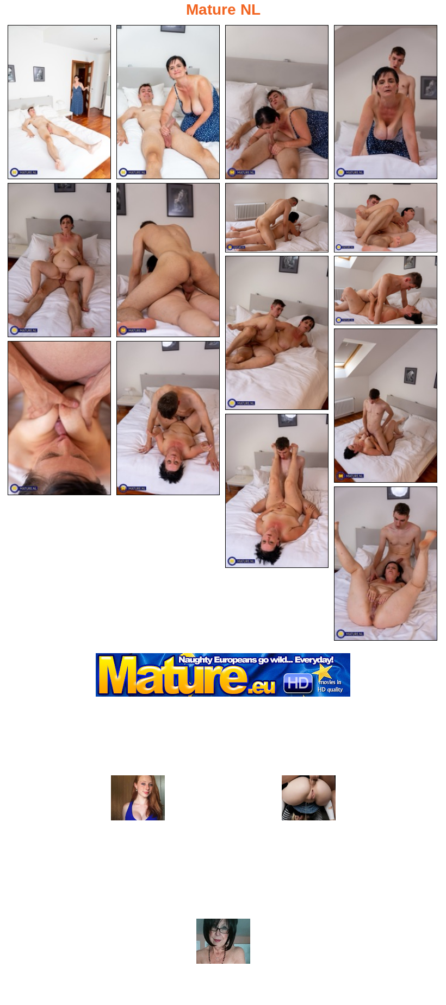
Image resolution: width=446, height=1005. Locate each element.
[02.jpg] (168, 102)
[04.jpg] (385, 102)
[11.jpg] (385, 405)
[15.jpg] (385, 563)
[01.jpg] (59, 102)
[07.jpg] (277, 217)
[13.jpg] (168, 418)
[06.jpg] (168, 260)
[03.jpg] (277, 102)
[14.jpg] (277, 491)
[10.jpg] (385, 290)
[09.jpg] (277, 333)
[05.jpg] (59, 260)
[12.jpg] (59, 418)
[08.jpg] (385, 217)
